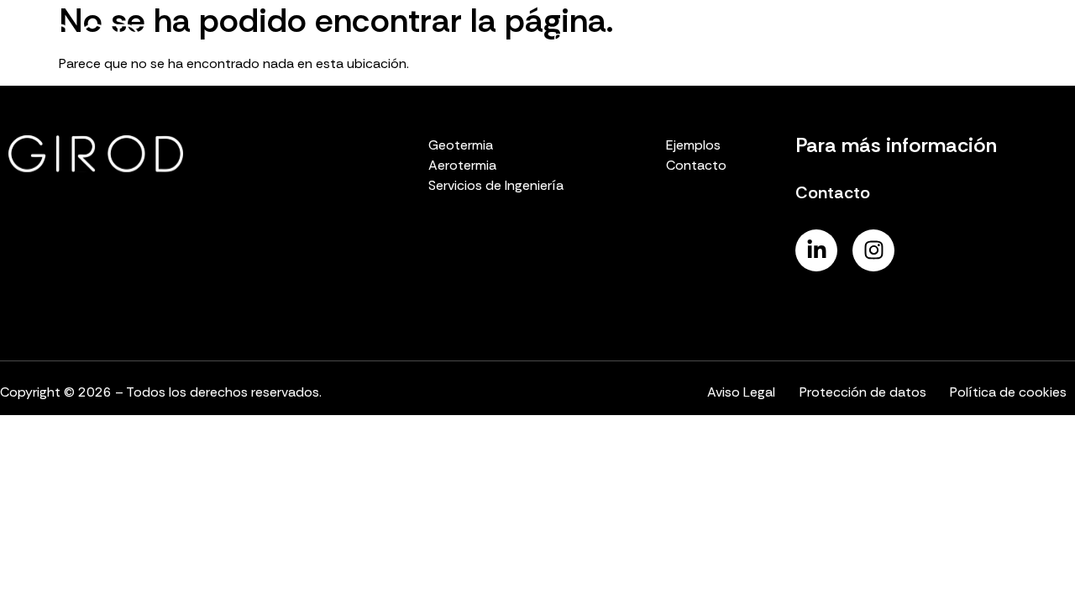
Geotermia (585, 38)
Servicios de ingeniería (808, 38)
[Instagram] (873, 250)
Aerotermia (679, 38)
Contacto (1017, 38)
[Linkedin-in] (816, 250)
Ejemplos (930, 38)
